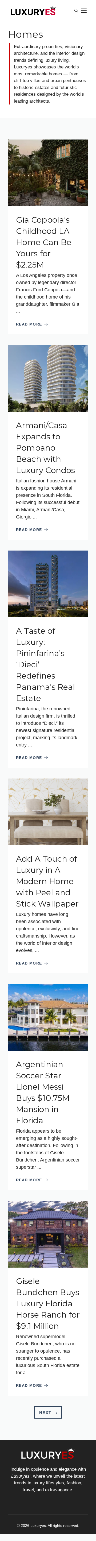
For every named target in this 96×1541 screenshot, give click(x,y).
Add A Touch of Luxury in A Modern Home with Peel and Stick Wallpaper (47, 881)
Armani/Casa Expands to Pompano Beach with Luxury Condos (45, 447)
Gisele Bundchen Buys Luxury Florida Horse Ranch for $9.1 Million (48, 1303)
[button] (76, 10)
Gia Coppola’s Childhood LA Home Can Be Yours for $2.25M (43, 242)
